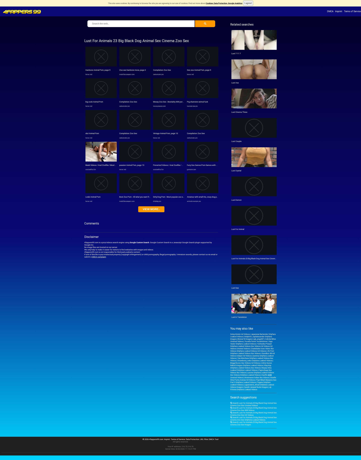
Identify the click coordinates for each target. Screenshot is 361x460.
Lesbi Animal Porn (93, 197)
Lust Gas (235, 288)
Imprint (338, 11)
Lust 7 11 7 (236, 53)
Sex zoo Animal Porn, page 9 (199, 70)
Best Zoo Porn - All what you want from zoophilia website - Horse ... (147, 197)
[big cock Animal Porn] (101, 97)
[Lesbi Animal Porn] (101, 192)
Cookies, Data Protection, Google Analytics (224, 3)
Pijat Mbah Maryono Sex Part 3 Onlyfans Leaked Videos (253, 381)
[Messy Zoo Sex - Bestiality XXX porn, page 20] (168, 97)
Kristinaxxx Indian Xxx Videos (257, 377)
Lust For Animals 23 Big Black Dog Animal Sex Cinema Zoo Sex (257, 258)
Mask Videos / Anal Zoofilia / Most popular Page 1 (106, 165)
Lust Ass (235, 83)
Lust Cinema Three (239, 112)
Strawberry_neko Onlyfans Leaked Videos (254, 360)
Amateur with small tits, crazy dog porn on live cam (208, 197)
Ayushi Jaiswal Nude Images (256, 387)
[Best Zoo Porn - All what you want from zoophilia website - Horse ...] (135, 192)
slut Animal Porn (92, 133)
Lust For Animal (237, 229)
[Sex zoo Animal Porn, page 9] (202, 66)
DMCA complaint (99, 257)
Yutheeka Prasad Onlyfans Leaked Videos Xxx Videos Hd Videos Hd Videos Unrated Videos (251, 346)
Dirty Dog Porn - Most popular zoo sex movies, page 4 (175, 197)
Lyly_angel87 (258, 339)
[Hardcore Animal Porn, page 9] (101, 66)
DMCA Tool (213, 439)
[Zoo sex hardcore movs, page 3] (135, 66)
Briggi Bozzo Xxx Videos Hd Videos (245, 363)
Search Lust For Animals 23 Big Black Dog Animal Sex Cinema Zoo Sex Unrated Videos (253, 404)
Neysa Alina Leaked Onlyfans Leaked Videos (250, 369)
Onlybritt (247, 336)
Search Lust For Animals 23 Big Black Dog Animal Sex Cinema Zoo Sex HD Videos (253, 413)
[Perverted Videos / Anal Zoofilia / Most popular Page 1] (168, 161)
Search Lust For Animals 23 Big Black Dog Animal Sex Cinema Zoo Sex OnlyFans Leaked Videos (253, 418)
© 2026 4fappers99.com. (153, 439)
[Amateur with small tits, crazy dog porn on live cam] (202, 192)
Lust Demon (236, 200)
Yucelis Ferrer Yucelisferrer (256, 341)
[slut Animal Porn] (101, 129)
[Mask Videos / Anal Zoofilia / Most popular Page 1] (101, 161)
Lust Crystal (236, 170)
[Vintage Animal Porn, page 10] (168, 129)
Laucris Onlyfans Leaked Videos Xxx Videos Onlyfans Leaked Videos (252, 373)
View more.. (151, 209)
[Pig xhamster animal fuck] (202, 97)
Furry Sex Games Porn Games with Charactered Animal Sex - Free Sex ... (217, 165)
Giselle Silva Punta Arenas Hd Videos (253, 378)
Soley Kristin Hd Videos (240, 334)
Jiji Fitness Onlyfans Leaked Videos (250, 388)
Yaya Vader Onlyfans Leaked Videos (251, 342)
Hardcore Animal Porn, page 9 (97, 70)
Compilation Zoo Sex (128, 102)
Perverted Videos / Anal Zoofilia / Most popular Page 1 (176, 165)
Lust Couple (236, 141)
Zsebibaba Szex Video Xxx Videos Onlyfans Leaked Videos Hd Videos (252, 349)
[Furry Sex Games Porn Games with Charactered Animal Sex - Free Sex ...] (202, 161)
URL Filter (204, 439)
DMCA (330, 11)
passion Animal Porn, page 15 (131, 165)
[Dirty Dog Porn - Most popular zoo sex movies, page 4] (168, 192)
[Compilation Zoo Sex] (135, 97)
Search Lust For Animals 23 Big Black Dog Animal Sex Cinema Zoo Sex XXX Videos (253, 409)
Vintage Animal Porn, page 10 (165, 133)
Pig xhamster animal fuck (197, 102)
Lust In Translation (239, 317)
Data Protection (192, 439)
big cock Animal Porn (94, 102)
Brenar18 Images (245, 339)
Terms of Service (352, 11)
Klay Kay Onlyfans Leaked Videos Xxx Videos (250, 366)
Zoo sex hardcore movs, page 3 (132, 70)
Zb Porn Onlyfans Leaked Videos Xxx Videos (252, 352)
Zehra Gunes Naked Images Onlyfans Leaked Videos (251, 364)
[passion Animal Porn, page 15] (135, 161)
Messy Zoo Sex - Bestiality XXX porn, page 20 (172, 102)
